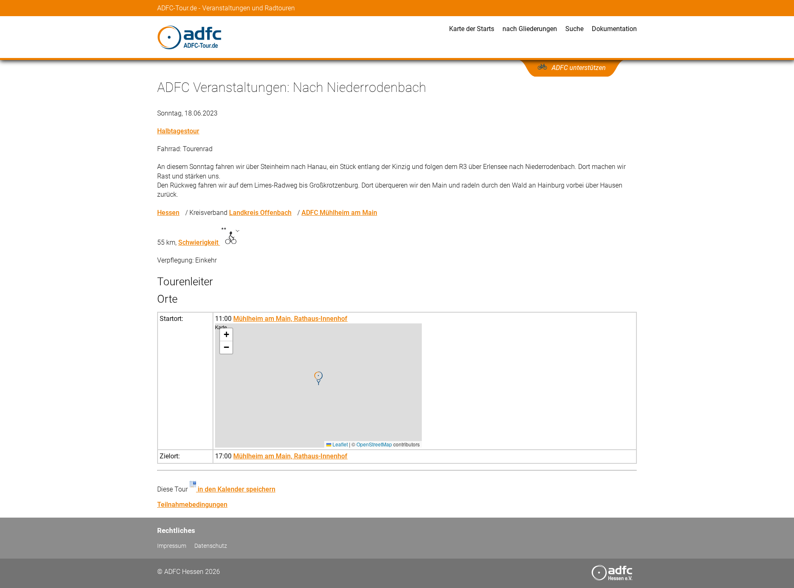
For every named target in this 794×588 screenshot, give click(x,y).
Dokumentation (614, 29)
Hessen (168, 213)
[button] (318, 378)
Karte (317, 385)
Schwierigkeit (199, 242)
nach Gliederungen (529, 29)
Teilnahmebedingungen (192, 504)
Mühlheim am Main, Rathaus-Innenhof (290, 319)
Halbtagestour (178, 131)
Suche (574, 29)
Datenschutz (210, 545)
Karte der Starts (471, 29)
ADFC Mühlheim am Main (339, 213)
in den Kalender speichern (235, 489)
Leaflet (339, 444)
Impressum (171, 545)
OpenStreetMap (374, 444)
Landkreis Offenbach (260, 213)
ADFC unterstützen (579, 68)
